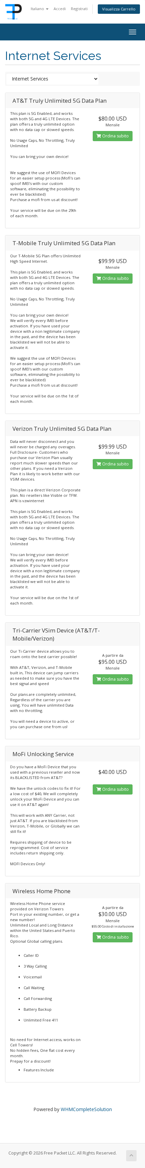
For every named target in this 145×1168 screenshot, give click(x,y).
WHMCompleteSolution (86, 1109)
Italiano (38, 8)
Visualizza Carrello (119, 8)
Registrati (79, 8)
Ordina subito (115, 136)
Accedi (60, 8)
